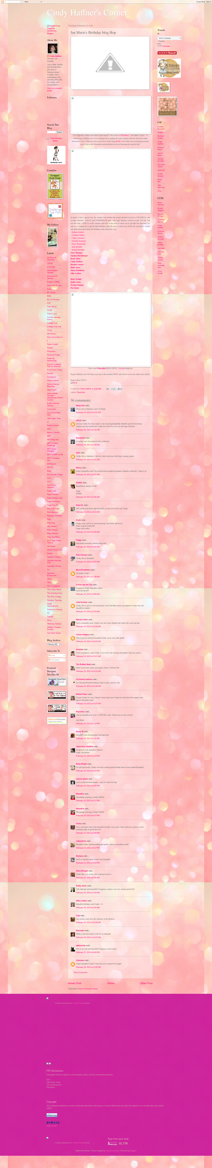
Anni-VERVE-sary (54, 285)
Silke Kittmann (161, 186)
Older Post (146, 983)
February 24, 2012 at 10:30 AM (88, 686)
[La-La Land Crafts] (169, 77)
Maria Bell (160, 181)
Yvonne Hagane (77, 285)
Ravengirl (80, 931)
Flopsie (50, 348)
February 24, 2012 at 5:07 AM (88, 475)
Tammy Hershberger (79, 256)
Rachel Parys (81, 694)
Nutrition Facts (77, 1003)
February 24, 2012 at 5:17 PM (88, 801)
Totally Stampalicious (52, 605)
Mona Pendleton (77, 270)
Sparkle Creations (54, 557)
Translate (166, 46)
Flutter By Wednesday (52, 359)
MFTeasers (51, 464)
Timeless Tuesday (54, 600)
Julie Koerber (77, 247)
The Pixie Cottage (54, 597)
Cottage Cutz (52, 323)
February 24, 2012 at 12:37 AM (88, 412)
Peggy (78, 540)
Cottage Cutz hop (54, 327)
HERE (118, 141)
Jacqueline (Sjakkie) (84, 746)
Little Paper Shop (54, 418)
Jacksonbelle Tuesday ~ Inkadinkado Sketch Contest (55, 396)
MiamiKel (80, 794)
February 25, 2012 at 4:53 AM (88, 893)
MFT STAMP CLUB (55, 455)
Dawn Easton (81, 555)
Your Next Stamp (54, 633)
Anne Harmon (161, 204)
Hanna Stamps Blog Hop (53, 385)
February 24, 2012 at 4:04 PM (88, 771)
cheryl (78, 420)
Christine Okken (78, 235)
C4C (49, 303)
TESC (49, 583)
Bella (49, 296)
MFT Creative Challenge (52, 444)
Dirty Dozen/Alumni (55, 337)
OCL (49, 482)
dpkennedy (81, 945)
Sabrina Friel (161, 253)
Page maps (51, 491)
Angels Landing (53, 282)
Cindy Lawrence (78, 238)
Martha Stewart (53, 425)
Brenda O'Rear (160, 215)
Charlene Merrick (161, 221)
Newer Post (74, 983)
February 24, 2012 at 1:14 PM (88, 724)
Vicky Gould (160, 272)
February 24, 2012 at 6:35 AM (88, 532)
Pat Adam (75, 288)
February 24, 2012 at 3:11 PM (88, 738)
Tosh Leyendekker (161, 265)
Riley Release (52, 533)
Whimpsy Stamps (54, 624)
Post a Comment (80, 972)
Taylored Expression (51, 574)
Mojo (49, 471)
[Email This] (112, 389)
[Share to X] (116, 389)
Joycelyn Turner (161, 166)
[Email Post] (107, 389)
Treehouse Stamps (54, 610)
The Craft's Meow (54, 590)
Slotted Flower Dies (55, 550)
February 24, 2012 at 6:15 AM (88, 512)
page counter (51, 1126)
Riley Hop (51, 523)
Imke (78, 453)
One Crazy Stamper (51, 486)
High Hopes (52, 390)
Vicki (159, 191)
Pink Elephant (52, 512)
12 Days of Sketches (51, 259)
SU (48, 570)
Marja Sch (80, 406)
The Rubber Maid (83, 664)
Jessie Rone (160, 154)
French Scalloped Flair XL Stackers (54, 365)
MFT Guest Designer (51, 450)
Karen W (79, 732)
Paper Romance (53, 502)
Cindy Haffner (77, 262)
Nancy (78, 468)
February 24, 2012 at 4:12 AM (88, 460)
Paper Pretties (53, 494)
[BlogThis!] (114, 389)
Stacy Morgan (76, 253)
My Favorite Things (55, 475)
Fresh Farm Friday (54, 370)
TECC (49, 579)
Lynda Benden (161, 175)
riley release (52, 526)
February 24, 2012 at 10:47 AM (88, 704)
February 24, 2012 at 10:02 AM (88, 641)
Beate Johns (76, 259)
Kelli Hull (161, 170)
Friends (50, 373)
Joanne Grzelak (161, 160)
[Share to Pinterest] (121, 389)
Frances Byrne (161, 149)
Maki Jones (75, 267)
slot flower (51, 546)
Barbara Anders (78, 232)
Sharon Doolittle (78, 250)
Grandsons (51, 377)
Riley (49, 519)
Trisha (78, 824)
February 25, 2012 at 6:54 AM (88, 908)
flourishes (80, 712)
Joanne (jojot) (82, 779)
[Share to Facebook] (119, 389)
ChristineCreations (84, 679)
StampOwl (80, 438)
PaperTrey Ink (52, 505)
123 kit (49, 263)
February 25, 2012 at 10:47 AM (88, 937)
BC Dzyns (51, 293)
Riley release (52, 530)
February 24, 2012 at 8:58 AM (88, 594)
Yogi (78, 916)
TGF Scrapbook (53, 586)
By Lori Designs (53, 299)
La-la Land (51, 409)
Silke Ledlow (76, 273)
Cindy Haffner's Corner (87, 12)
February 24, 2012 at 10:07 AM (88, 656)
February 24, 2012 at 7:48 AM (88, 577)
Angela (160, 132)
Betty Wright (76, 279)
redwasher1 (81, 841)
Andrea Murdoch (161, 128)
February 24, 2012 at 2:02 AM (88, 430)
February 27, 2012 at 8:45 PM (88, 952)
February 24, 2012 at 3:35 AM (88, 445)
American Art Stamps (52, 277)
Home (110, 983)
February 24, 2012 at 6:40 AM (88, 547)
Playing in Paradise (54, 516)
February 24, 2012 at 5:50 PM (88, 833)
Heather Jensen (77, 264)
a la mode (51, 267)
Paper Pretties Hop (54, 498)
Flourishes (125, 135)
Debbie (79, 483)
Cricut (49, 330)
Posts (52, 655)
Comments (55, 660)
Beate (78, 520)
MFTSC (50, 467)
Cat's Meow (52, 307)
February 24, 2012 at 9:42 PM (88, 863)
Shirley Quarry (160, 259)
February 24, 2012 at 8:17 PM (88, 848)
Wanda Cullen (82, 620)
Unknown (80, 960)
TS (48, 613)
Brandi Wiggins (161, 209)
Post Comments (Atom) (88, 989)
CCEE (49, 310)
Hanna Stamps (53, 381)
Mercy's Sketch (53, 433)
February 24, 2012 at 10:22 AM (88, 671)
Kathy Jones (76, 282)
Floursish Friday (53, 355)
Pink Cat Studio (53, 509)
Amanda (79, 649)
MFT (49, 436)
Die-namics (51, 334)
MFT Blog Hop (53, 440)
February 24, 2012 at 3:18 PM (88, 756)
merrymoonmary (112, 1151)
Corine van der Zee (84, 585)
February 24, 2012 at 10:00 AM (88, 626)
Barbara (79, 856)
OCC (49, 478)
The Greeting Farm (54, 593)
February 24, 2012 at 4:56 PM (88, 786)
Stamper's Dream (54, 566)
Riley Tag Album (53, 537)
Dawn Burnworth (78, 244)
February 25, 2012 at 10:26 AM (88, 922)
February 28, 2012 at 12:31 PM (88, 967)
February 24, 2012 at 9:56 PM (88, 878)
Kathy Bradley (161, 244)
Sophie (50, 553)
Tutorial (50, 617)
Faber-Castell (52, 344)
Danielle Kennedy (79, 241)
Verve (49, 620)
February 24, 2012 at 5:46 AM (88, 497)
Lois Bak (161, 248)
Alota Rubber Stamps (52, 271)
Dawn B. (79, 505)
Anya (49, 289)
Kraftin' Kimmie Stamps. (53, 404)
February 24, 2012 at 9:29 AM (88, 612)
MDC (49, 429)
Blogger (133, 1151)
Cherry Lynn (52, 314)
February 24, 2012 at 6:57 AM (88, 562)
